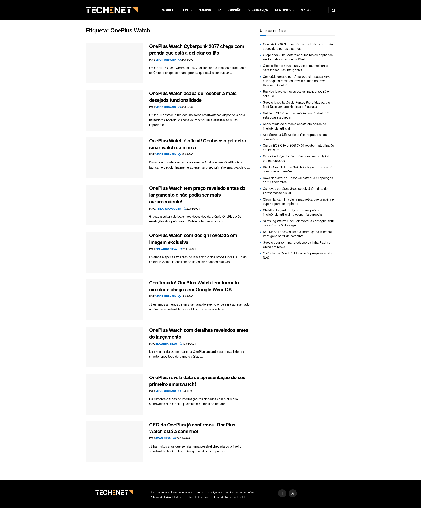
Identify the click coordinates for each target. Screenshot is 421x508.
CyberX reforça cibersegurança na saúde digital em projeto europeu (298, 158)
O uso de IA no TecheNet (229, 497)
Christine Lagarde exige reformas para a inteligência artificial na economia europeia (292, 212)
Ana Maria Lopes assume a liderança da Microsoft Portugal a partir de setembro (298, 233)
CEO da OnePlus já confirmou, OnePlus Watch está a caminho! (192, 428)
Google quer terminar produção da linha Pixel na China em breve (296, 244)
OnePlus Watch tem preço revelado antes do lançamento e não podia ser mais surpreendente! (197, 194)
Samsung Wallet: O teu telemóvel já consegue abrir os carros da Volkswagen (298, 223)
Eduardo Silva (166, 249)
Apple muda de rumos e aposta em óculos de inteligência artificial (294, 126)
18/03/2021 (188, 296)
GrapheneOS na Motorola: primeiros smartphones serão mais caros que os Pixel (298, 57)
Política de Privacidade (164, 497)
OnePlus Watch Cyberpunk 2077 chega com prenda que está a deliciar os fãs (196, 49)
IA (219, 10)
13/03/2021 (188, 391)
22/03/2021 (193, 208)
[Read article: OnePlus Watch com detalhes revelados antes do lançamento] (114, 347)
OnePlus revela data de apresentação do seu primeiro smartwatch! (197, 380)
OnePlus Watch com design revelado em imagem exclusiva (193, 238)
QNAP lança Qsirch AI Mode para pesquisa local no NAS (298, 255)
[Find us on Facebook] (282, 493)
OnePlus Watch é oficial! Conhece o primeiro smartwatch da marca (197, 144)
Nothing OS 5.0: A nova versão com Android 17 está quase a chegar (296, 115)
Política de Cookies (196, 497)
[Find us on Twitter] (293, 493)
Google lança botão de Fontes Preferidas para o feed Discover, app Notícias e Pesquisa (296, 104)
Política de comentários (239, 492)
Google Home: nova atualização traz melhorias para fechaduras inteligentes (295, 67)
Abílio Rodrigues (168, 208)
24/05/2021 (188, 59)
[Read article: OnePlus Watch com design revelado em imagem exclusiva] (114, 252)
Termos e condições (207, 492)
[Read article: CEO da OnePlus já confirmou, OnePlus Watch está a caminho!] (114, 441)
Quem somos (158, 492)
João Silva (163, 438)
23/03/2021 (188, 154)
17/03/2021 (189, 343)
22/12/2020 (183, 438)
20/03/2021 (189, 249)
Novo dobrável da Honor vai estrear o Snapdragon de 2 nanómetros (298, 180)
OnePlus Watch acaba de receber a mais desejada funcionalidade (193, 96)
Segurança (258, 10)
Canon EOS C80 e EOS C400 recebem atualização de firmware (298, 147)
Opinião (234, 10)
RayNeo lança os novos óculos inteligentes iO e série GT (296, 93)
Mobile (168, 10)
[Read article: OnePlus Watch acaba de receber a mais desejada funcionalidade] (114, 110)
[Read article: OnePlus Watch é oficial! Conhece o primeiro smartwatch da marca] (114, 157)
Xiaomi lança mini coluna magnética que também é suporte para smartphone (298, 201)
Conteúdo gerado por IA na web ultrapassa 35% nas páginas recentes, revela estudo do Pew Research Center (296, 80)
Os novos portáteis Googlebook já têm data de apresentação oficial (295, 190)
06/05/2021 (188, 107)
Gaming (205, 10)
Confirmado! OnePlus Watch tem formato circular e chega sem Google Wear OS (194, 286)
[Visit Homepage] (112, 10)
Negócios (283, 10)
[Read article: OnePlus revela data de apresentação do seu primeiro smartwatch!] (114, 394)
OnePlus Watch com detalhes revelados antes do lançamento (198, 333)
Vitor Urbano (165, 60)
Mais (305, 10)
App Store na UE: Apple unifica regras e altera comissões (295, 136)
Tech (185, 10)
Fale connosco (180, 492)
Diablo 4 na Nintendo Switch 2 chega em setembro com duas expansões (298, 169)
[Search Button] (333, 10)
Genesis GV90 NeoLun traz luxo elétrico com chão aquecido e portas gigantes (298, 46)
